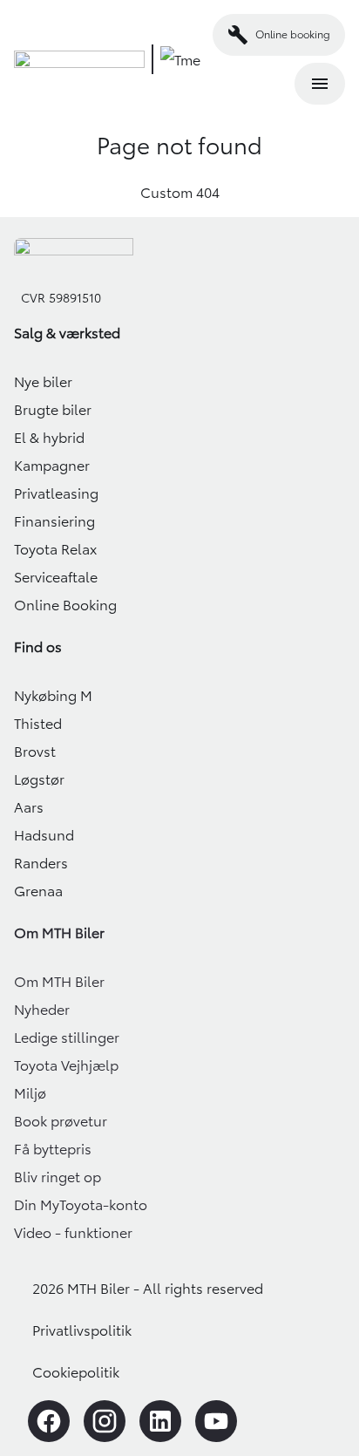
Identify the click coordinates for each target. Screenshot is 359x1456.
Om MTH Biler (59, 981)
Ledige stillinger (66, 1037)
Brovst (35, 751)
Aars (29, 807)
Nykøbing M (53, 695)
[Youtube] (216, 1421)
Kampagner (52, 465)
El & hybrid (49, 437)
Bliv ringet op (57, 1177)
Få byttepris (52, 1149)
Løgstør (39, 779)
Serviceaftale (56, 577)
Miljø (30, 1093)
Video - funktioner (73, 1233)
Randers (41, 863)
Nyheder (42, 1009)
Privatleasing (56, 493)
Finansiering (54, 521)
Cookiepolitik (75, 1372)
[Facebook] (49, 1421)
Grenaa (38, 891)
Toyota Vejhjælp (66, 1065)
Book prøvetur (60, 1121)
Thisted (38, 723)
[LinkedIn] (160, 1421)
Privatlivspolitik (82, 1330)
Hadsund (44, 835)
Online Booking (65, 605)
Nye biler (43, 382)
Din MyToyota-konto (80, 1205)
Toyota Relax (55, 549)
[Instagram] (104, 1421)
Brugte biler (52, 409)
